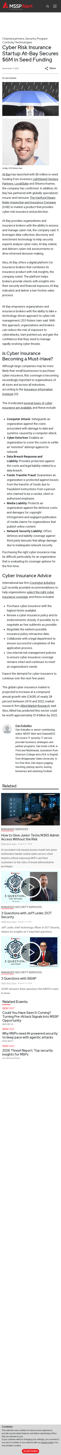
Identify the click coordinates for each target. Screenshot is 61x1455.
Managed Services (14, 829)
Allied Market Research (35, 706)
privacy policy (47, 1442)
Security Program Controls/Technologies (25, 40)
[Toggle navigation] (55, 6)
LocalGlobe (21, 183)
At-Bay (6, 174)
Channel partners (13, 38)
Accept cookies (31, 1451)
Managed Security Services (21, 907)
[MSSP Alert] (17, 6)
